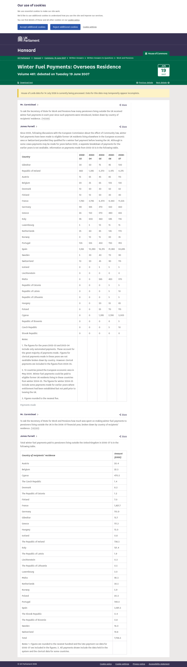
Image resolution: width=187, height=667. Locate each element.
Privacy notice (139, 664)
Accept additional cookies (32, 27)
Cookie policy (106, 664)
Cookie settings (90, 27)
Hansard (27, 50)
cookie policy (73, 20)
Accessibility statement (159, 664)
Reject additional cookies (65, 27)
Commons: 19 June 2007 (55, 58)
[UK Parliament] (29, 39)
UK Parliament (24, 58)
